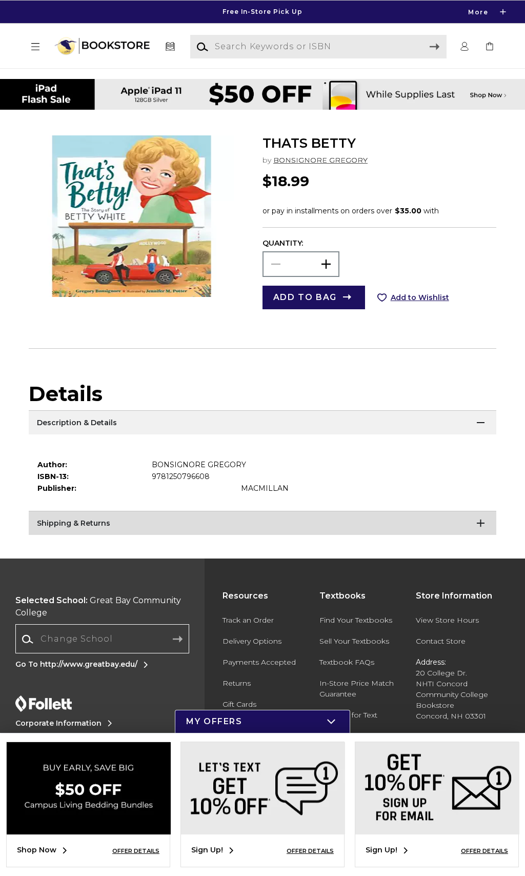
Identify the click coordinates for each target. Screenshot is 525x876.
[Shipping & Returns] (262, 523)
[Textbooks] (170, 47)
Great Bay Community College (98, 606)
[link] (489, 47)
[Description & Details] (262, 423)
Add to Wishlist (420, 297)
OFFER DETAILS (135, 850)
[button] (262, 12)
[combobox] (102, 639)
